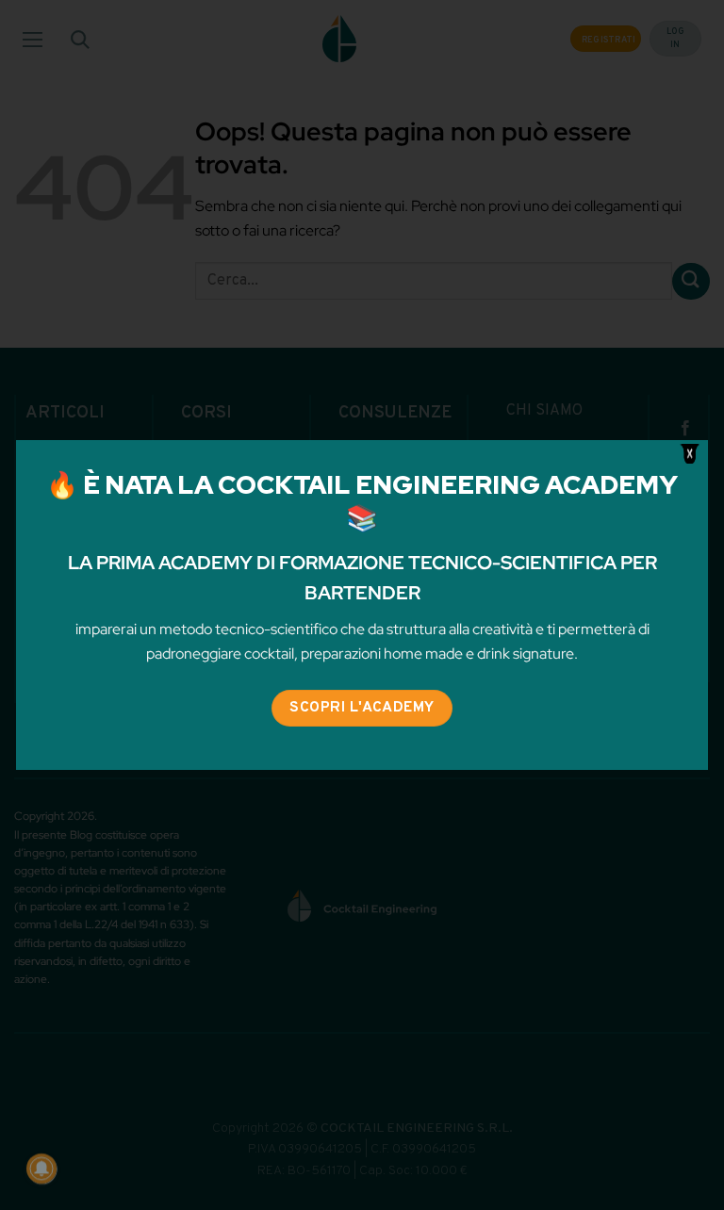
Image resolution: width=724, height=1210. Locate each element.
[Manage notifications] (41, 1168)
